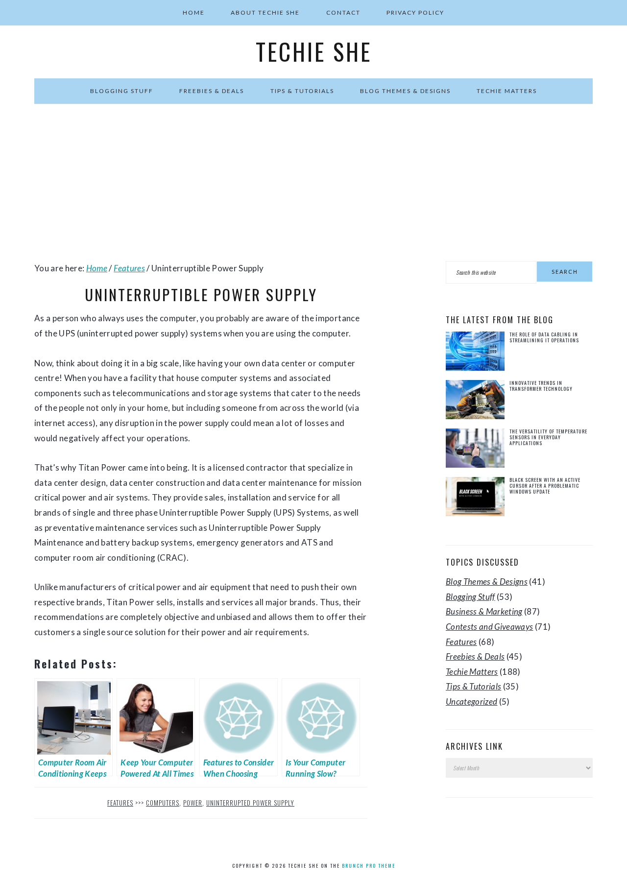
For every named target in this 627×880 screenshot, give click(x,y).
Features (120, 803)
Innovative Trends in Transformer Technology (541, 385)
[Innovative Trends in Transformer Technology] (475, 402)
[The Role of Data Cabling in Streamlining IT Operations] (475, 353)
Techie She (314, 51)
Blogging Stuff (470, 597)
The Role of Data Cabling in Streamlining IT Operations (544, 337)
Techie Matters (472, 671)
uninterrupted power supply (250, 803)
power (192, 803)
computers (162, 803)
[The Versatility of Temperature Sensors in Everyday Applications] (475, 450)
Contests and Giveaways (489, 626)
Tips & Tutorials (473, 686)
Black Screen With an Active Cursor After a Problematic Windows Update (544, 485)
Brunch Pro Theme (368, 865)
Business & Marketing (484, 611)
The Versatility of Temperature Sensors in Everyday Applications (548, 437)
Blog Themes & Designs (487, 581)
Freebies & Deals (475, 656)
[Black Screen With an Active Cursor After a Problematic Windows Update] (475, 499)
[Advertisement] (313, 182)
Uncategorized (471, 701)
